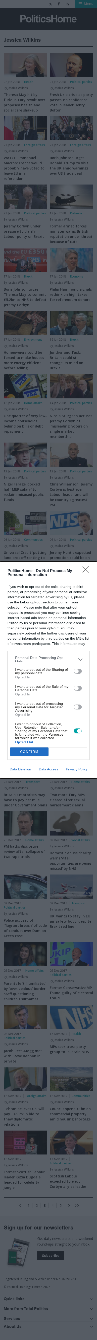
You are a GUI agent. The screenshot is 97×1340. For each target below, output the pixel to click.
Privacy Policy (77, 769)
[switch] (78, 671)
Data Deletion (20, 769)
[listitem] (48, 659)
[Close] (87, 571)
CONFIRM (29, 752)
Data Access (48, 769)
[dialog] (48, 670)
